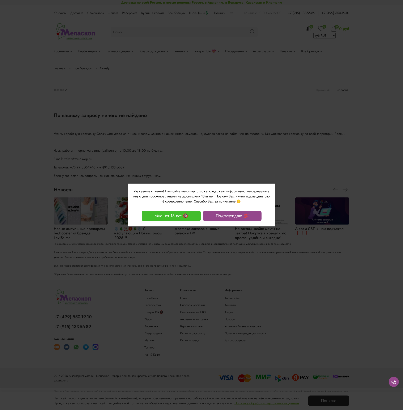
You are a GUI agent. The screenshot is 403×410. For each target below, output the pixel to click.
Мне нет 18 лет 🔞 (171, 216)
